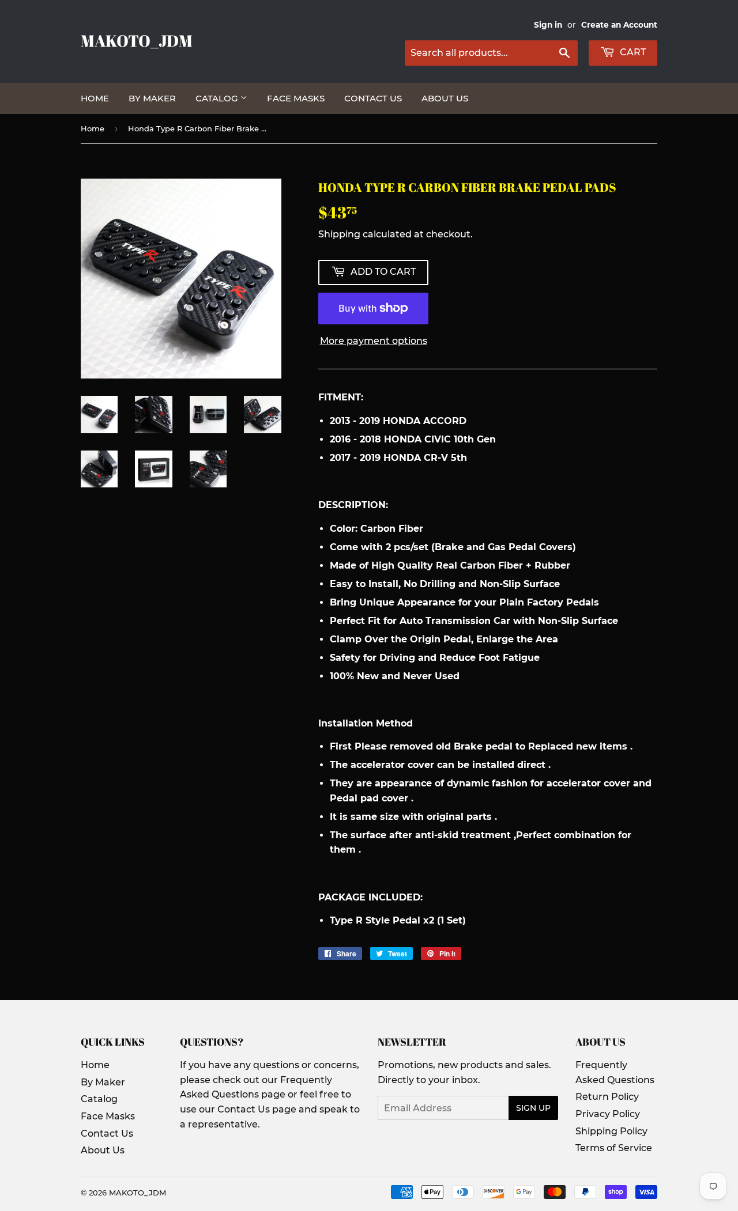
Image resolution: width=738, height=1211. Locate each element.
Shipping (339, 234)
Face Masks (296, 98)
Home (95, 98)
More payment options (373, 340)
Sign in (548, 24)
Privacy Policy (607, 1113)
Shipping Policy (611, 1131)
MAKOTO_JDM (137, 40)
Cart (631, 52)
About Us (444, 98)
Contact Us (373, 98)
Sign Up (533, 1108)
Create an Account (619, 24)
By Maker (152, 98)
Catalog (217, 98)
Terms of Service (613, 1147)
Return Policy (607, 1096)
